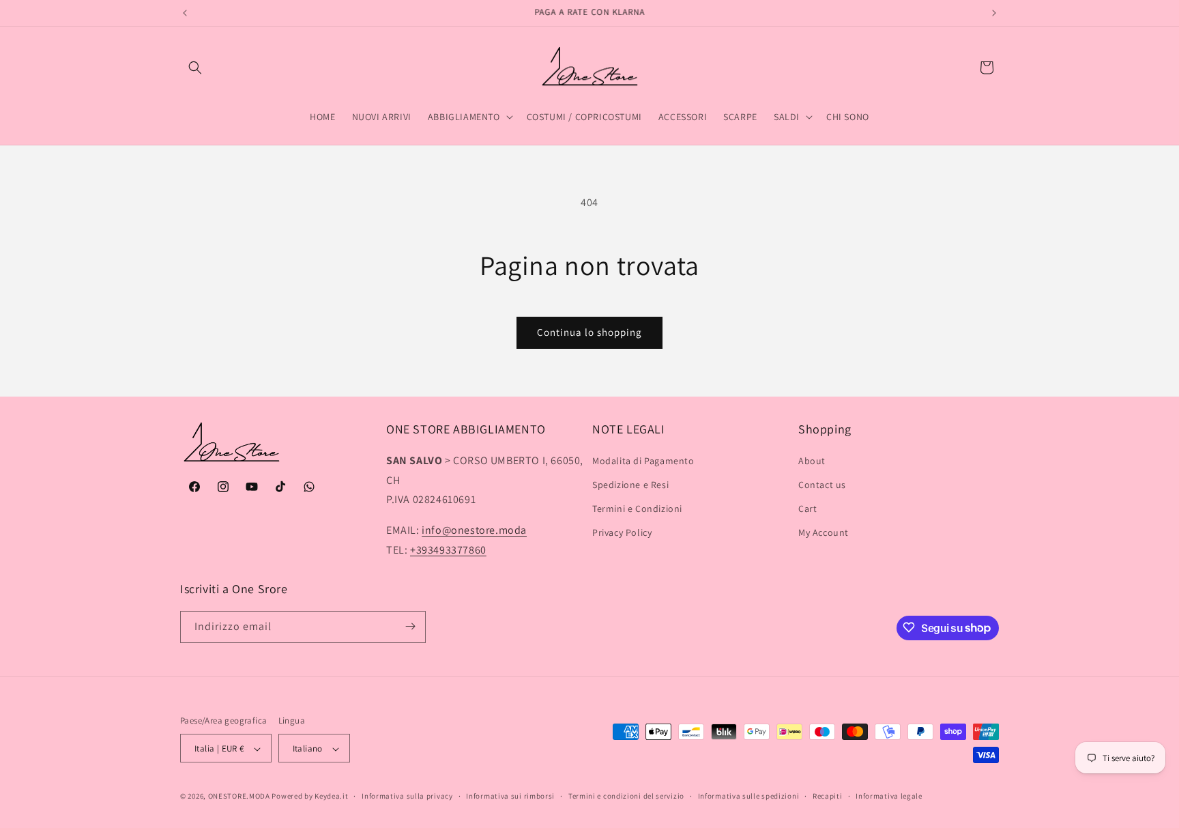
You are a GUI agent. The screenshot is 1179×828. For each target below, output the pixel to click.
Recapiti (828, 796)
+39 (448, 550)
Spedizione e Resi (630, 485)
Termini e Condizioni (637, 508)
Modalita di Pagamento (643, 461)
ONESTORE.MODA (239, 796)
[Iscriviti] (410, 626)
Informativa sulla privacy (407, 796)
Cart (807, 508)
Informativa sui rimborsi (510, 796)
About (812, 461)
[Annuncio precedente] (185, 13)
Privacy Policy (622, 532)
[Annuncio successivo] (994, 13)
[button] (195, 68)
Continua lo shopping (589, 332)
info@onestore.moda (474, 530)
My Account (823, 532)
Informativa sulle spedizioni (749, 796)
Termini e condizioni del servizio (626, 796)
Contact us (822, 485)
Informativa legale (889, 796)
